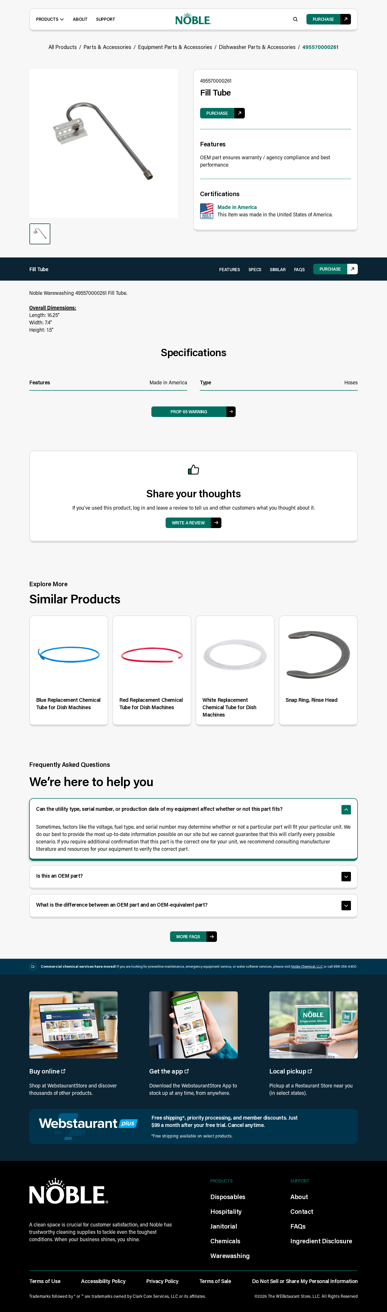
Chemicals (225, 1241)
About (80, 19)
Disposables (227, 1196)
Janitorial (223, 1226)
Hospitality (226, 1211)
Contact (301, 1211)
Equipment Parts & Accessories (175, 46)
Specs (255, 269)
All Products (62, 46)
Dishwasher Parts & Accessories (257, 46)
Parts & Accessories (107, 46)
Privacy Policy (162, 1281)
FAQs (299, 269)
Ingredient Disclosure (321, 1241)
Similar (278, 269)
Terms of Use (44, 1281)
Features (229, 269)
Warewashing (230, 1255)
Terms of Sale (215, 1281)
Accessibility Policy (103, 1281)
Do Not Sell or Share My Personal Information (305, 1281)
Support (105, 19)
